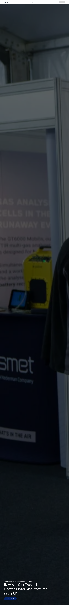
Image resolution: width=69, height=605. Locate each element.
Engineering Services (35, 2)
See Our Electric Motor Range (10, 598)
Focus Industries (45, 2)
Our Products (26, 2)
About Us (19, 2)
